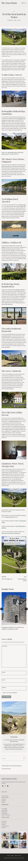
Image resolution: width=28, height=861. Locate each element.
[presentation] (14, 608)
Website (4, 687)
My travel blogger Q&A (7, 578)
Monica (11, 20)
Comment (5, 646)
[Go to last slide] (1, 609)
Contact (12, 855)
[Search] (24, 758)
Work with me (18, 855)
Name (4, 672)
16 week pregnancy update (22, 578)
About (8, 855)
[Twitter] (5, 786)
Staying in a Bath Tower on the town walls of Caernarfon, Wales (13, 628)
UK (14, 11)
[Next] (26, 609)
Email (4, 680)
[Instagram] (8, 786)
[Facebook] (3, 786)
